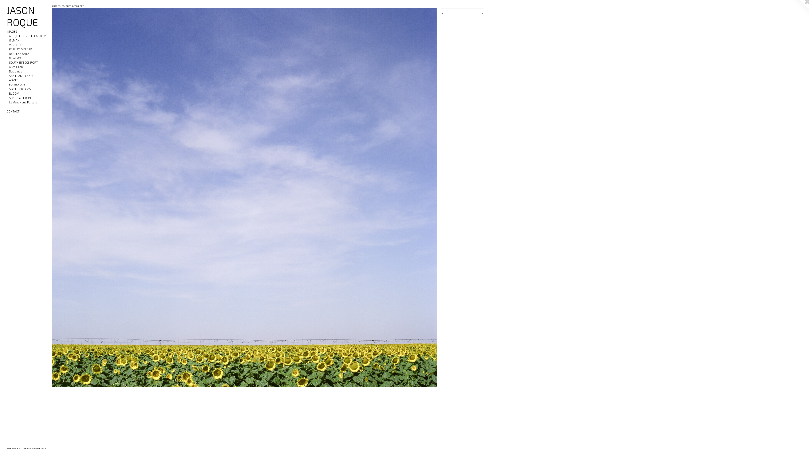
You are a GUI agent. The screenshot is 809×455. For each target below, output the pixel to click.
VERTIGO (15, 45)
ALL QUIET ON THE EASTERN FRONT (29, 36)
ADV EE (14, 80)
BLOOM (14, 93)
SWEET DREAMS (20, 89)
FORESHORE (17, 84)
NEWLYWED (16, 58)
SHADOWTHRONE (20, 98)
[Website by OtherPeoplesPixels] (800, 8)
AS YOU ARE (17, 67)
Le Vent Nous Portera (23, 102)
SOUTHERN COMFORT (23, 62)
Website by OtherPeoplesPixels (26, 448)
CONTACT (13, 111)
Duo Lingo (15, 71)
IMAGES (12, 31)
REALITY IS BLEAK (20, 49)
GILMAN (14, 40)
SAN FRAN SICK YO (21, 76)
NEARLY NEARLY (19, 53)
